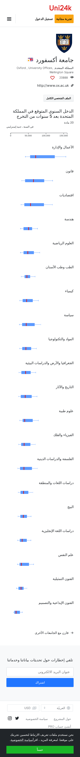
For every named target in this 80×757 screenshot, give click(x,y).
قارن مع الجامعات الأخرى (52, 633)
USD (27, 708)
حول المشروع (62, 719)
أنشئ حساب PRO (59, 726)
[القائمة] (11, 18)
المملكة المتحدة (64, 68)
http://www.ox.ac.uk (53, 85)
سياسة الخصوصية (37, 719)
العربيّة (61, 708)
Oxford (21, 68)
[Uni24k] (60, 8)
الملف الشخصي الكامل (58, 98)
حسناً (40, 749)
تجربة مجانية (64, 19)
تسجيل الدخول (44, 19)
